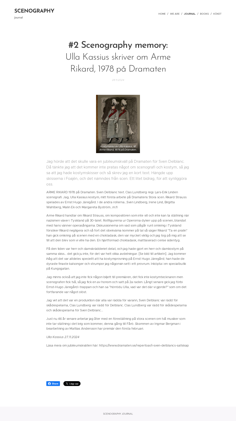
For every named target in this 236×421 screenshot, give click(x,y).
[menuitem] (163, 13)
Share (55, 383)
